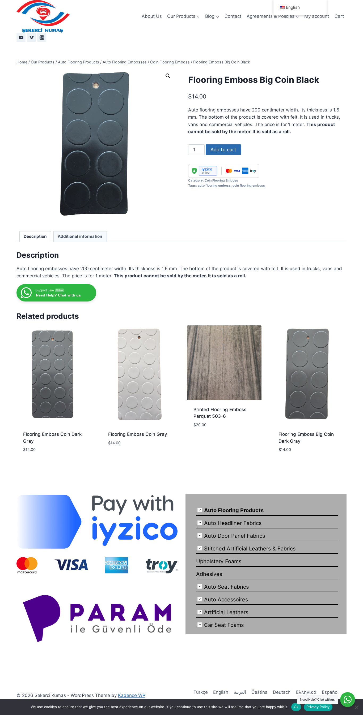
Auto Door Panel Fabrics (234, 536)
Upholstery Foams (218, 561)
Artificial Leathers (226, 612)
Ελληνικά (306, 692)
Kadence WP (131, 695)
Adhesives (209, 574)
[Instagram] (41, 37)
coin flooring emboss (249, 185)
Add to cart (223, 149)
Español (330, 692)
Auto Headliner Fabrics (232, 523)
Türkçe (200, 692)
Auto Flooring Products (234, 510)
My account (316, 16)
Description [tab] (35, 236)
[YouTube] (21, 37)
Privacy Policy (318, 707)
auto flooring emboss (214, 185)
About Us (152, 16)
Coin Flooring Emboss (221, 180)
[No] (356, 707)
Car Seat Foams (224, 625)
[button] (168, 76)
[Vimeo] (31, 37)
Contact (233, 16)
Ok (296, 707)
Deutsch (281, 692)
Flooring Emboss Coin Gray (137, 434)
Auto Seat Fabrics (226, 587)
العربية (240, 692)
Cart (339, 16)
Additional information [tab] (80, 236)
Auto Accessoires (226, 599)
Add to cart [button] (121, 458)
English (220, 692)
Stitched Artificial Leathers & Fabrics (250, 548)
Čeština (259, 692)
